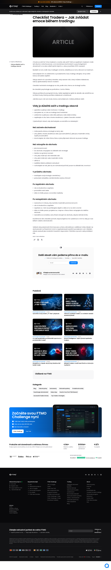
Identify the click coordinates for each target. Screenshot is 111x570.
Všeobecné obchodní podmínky (47, 557)
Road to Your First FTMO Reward (68, 392)
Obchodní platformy (72, 499)
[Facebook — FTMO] (95, 474)
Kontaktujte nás (91, 490)
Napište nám (14, 486)
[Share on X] (42, 239)
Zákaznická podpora (35, 486)
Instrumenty (53, 388)
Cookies (31, 557)
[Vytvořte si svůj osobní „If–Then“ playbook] (47, 305)
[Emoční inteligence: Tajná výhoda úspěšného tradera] (79, 330)
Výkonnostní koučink (72, 490)
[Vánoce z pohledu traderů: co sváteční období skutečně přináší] (79, 305)
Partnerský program (35, 490)
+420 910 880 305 (16, 490)
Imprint (37, 557)
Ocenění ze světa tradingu (94, 492)
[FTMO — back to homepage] (13, 6)
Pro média (32, 492)
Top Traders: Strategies (57, 395)
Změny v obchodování (73, 497)
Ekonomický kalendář (73, 494)
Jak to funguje (33, 488)
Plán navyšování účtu (53, 490)
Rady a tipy (54, 392)
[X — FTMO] (98, 474)
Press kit (89, 486)
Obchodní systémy (64, 388)
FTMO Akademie (71, 501)
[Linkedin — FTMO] (101, 474)
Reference (89, 496)
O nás (88, 488)
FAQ (42, 6)
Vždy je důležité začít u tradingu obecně (18, 65)
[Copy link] (34, 239)
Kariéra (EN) (90, 498)
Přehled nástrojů (71, 488)
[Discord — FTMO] (86, 474)
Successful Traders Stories (41, 395)
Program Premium (52, 492)
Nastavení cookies (23, 557)
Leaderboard (70, 492)
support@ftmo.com (16, 488)
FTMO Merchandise (35, 494)
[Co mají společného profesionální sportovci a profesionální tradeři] (47, 330)
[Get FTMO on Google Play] (98, 550)
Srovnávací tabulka (52, 500)
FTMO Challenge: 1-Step (53, 496)
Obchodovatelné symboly (74, 496)
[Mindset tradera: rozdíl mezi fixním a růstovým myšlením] (79, 355)
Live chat (13, 484)
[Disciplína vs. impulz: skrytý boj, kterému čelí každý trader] (47, 355)
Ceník (49, 486)
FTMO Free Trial (51, 488)
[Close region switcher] (100, 11)
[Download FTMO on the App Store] (89, 550)
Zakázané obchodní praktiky (72, 485)
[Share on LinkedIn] (38, 239)
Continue (94, 11)
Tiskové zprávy (43, 388)
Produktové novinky (77, 388)
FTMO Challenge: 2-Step (54, 498)
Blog (47, 6)
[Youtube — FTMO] (89, 474)
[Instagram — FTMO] (92, 474)
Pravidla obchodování (53, 494)
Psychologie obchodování (39, 312)
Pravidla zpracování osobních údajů (65, 557)
